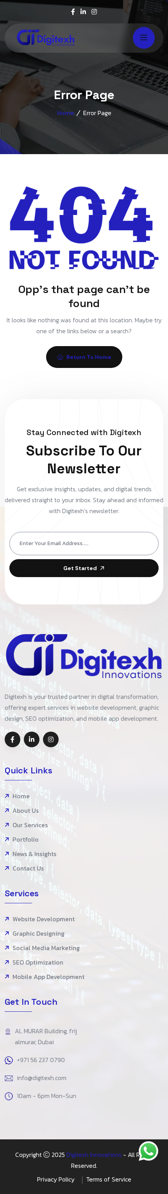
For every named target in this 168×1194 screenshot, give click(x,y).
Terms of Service (108, 1179)
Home (65, 113)
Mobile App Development (48, 977)
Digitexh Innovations (94, 1154)
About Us (26, 811)
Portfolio (26, 839)
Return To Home (88, 357)
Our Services (30, 825)
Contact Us (28, 868)
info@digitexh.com (41, 1077)
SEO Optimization (38, 962)
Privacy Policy (56, 1179)
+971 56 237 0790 (41, 1059)
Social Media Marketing (46, 948)
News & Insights (34, 854)
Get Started (80, 568)
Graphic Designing (38, 933)
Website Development (44, 919)
